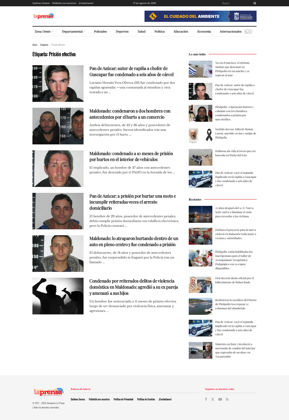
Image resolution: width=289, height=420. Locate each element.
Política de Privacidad (123, 399)
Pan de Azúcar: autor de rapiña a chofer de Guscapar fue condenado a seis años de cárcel (131, 71)
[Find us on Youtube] (220, 399)
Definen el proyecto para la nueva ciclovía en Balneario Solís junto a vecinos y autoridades (235, 234)
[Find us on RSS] (227, 399)
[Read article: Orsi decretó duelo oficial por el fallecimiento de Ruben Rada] (200, 284)
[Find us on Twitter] (212, 399)
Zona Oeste (43, 31)
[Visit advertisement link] (200, 16)
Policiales (100, 31)
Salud (141, 31)
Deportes (122, 31)
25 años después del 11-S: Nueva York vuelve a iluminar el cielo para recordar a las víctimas (234, 212)
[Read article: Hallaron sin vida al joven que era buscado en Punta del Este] (200, 157)
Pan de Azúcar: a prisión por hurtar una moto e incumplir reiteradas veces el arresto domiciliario (132, 202)
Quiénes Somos (41, 3)
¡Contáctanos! (86, 3)
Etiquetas (44, 44)
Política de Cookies (146, 399)
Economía (204, 31)
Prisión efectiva (58, 44)
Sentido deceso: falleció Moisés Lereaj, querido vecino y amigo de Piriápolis (235, 133)
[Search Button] (254, 3)
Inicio (34, 44)
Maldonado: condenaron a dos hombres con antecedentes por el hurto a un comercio (129, 114)
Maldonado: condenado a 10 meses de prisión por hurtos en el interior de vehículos (131, 156)
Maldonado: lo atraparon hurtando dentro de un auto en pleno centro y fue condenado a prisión (133, 241)
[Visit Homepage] (43, 16)
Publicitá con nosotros (64, 3)
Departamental (72, 31)
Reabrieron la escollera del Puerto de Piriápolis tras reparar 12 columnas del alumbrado (236, 304)
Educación (181, 31)
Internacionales (230, 31)
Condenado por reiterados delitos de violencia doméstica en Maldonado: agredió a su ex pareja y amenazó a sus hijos (133, 287)
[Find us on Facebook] (206, 399)
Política (160, 31)
